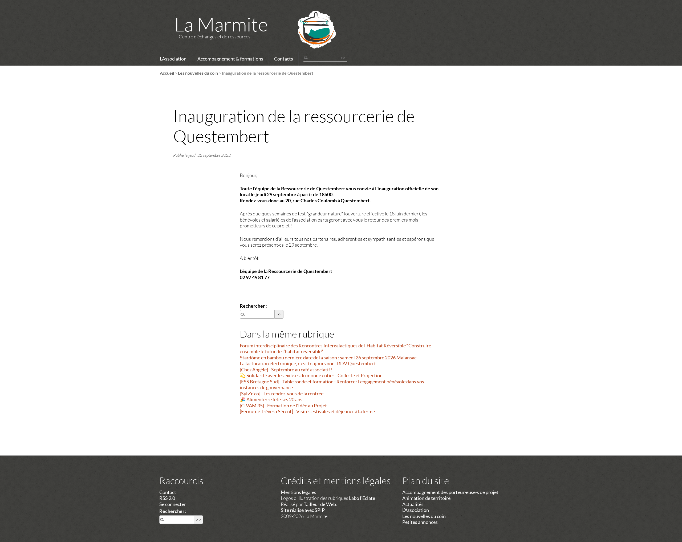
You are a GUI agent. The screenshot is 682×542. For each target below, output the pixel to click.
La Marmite (221, 24)
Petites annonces (420, 522)
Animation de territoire (426, 498)
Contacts (283, 59)
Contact (167, 492)
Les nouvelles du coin (198, 72)
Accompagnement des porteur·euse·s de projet (450, 492)
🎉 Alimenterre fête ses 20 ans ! (272, 399)
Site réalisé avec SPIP (303, 510)
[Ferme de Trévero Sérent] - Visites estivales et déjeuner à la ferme (307, 411)
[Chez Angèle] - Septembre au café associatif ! (286, 369)
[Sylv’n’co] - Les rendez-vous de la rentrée (281, 393)
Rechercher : (253, 306)
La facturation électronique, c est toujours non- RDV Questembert (308, 363)
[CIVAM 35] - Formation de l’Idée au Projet (283, 405)
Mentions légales (298, 492)
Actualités (413, 504)
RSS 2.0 (167, 498)
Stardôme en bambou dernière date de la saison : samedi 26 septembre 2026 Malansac (328, 357)
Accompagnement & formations (230, 59)
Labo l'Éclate (362, 498)
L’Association (173, 59)
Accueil (167, 72)
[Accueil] (309, 36)
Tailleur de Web (320, 504)
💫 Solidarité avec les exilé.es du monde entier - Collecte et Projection (311, 375)
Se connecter (172, 504)
